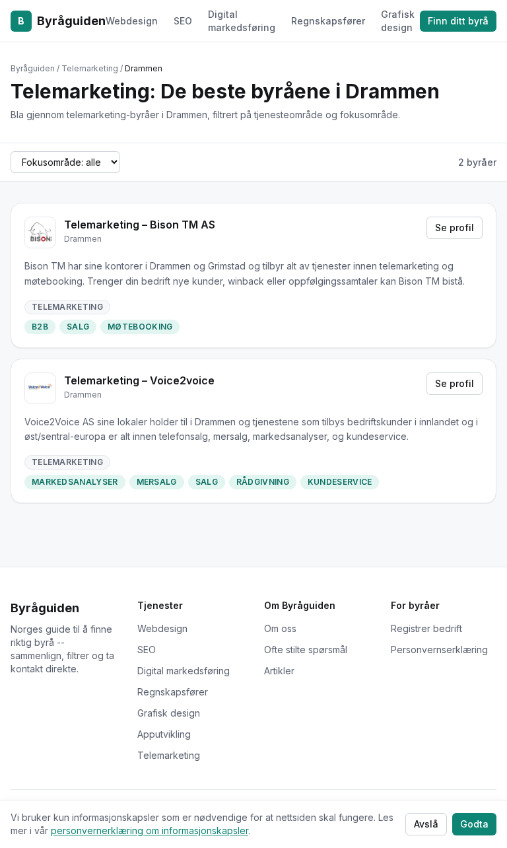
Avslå (426, 824)
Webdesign (132, 20)
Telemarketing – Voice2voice (139, 380)
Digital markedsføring (241, 21)
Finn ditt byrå (458, 20)
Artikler (279, 670)
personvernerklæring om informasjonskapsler (149, 830)
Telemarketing (168, 755)
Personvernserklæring (439, 649)
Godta (474, 824)
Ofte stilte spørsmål (305, 649)
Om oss (280, 628)
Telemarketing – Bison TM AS (139, 224)
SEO (183, 20)
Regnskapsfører (328, 20)
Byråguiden (62, 21)
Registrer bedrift (426, 628)
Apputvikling (164, 734)
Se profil (454, 227)
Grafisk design (398, 21)
